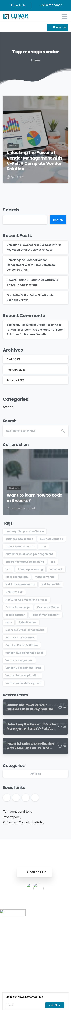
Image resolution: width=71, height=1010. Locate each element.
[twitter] (12, 27)
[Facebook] (6, 27)
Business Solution (51, 539)
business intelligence (19, 539)
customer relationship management (29, 554)
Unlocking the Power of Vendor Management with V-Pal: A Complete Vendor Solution (34, 161)
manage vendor (45, 577)
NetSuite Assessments (20, 584)
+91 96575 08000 (51, 5)
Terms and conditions (17, 811)
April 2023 (13, 359)
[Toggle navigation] (64, 16)
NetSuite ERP (14, 592)
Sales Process (28, 622)
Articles (8, 407)
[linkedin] (18, 27)
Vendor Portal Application (22, 675)
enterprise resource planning (24, 561)
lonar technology (16, 577)
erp (53, 561)
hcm (8, 569)
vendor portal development (23, 683)
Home (35, 60)
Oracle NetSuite (48, 607)
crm (43, 546)
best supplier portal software (24, 531)
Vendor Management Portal (23, 668)
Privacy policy (12, 817)
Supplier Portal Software (21, 645)
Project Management (46, 614)
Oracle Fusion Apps (17, 607)
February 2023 (16, 369)
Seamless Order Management (24, 630)
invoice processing (30, 569)
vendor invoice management (24, 652)
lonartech (56, 569)
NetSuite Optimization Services (26, 599)
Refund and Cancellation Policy (23, 822)
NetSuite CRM (51, 584)
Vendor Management (19, 660)
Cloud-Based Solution (19, 546)
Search (11, 210)
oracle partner (15, 614)
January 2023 (15, 380)
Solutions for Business (19, 637)
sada (8, 622)
